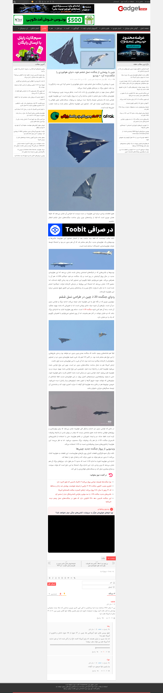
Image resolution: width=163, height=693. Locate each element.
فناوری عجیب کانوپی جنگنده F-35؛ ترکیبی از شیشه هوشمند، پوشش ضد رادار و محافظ (80, 486)
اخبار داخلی (35, 28)
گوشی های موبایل (131, 28)
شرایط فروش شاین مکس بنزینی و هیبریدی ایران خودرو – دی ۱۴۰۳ (66, 564)
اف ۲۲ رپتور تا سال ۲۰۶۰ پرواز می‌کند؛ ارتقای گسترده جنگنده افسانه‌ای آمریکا (84, 490)
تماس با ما (139, 2)
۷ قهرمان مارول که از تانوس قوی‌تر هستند (137, 103)
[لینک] (74, 578)
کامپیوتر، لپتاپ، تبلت (89, 28)
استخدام (116, 2)
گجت (67, 28)
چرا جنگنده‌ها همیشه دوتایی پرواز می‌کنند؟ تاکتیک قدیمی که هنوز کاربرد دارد (84, 482)
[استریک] (59, 578)
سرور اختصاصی (83, 689)
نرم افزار (59, 28)
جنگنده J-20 (87, 309)
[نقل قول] (68, 578)
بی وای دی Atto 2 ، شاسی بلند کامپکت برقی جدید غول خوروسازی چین (97, 564)
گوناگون (76, 28)
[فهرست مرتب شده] (62, 578)
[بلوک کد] (71, 578)
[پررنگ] (49, 578)
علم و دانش (105, 28)
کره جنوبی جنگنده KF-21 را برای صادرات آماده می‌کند (134, 99)
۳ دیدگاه (110, 79)
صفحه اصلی (144, 28)
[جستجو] (14, 1)
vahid (99, 629)
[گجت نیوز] (132, 12)
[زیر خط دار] (55, 578)
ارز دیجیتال (24, 28)
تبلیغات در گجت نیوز (127, 2)
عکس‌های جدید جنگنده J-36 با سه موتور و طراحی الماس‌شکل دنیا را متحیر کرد (83, 494)
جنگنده (103, 558)
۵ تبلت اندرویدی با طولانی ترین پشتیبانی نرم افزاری (30, 81)
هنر (52, 28)
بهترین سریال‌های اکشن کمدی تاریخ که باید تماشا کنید (29, 156)
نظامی (44, 28)
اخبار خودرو (117, 28)
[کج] (52, 578)
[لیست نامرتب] (65, 578)
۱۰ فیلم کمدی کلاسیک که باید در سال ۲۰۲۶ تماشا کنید (30, 109)
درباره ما (147, 2)
